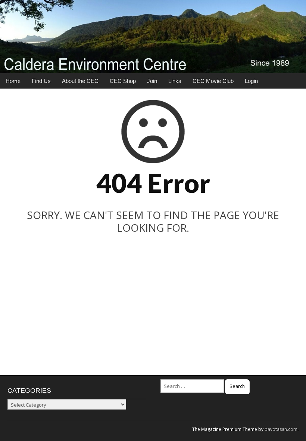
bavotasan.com (281, 429)
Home (13, 81)
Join (152, 81)
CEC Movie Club (213, 81)
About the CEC (80, 81)
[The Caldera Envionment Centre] (153, 36)
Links (174, 81)
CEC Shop (123, 81)
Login (251, 81)
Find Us (41, 81)
